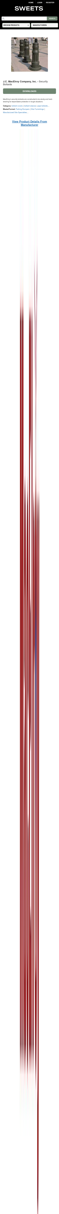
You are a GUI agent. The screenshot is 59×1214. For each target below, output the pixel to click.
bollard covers (17, 105)
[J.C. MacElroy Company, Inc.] (29, 735)
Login (39, 3)
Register (50, 3)
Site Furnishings (37, 109)
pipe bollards (43, 105)
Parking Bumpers (23, 109)
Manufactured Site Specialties (15, 112)
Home (31, 3)
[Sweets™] (29, 8)
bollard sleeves (30, 105)
